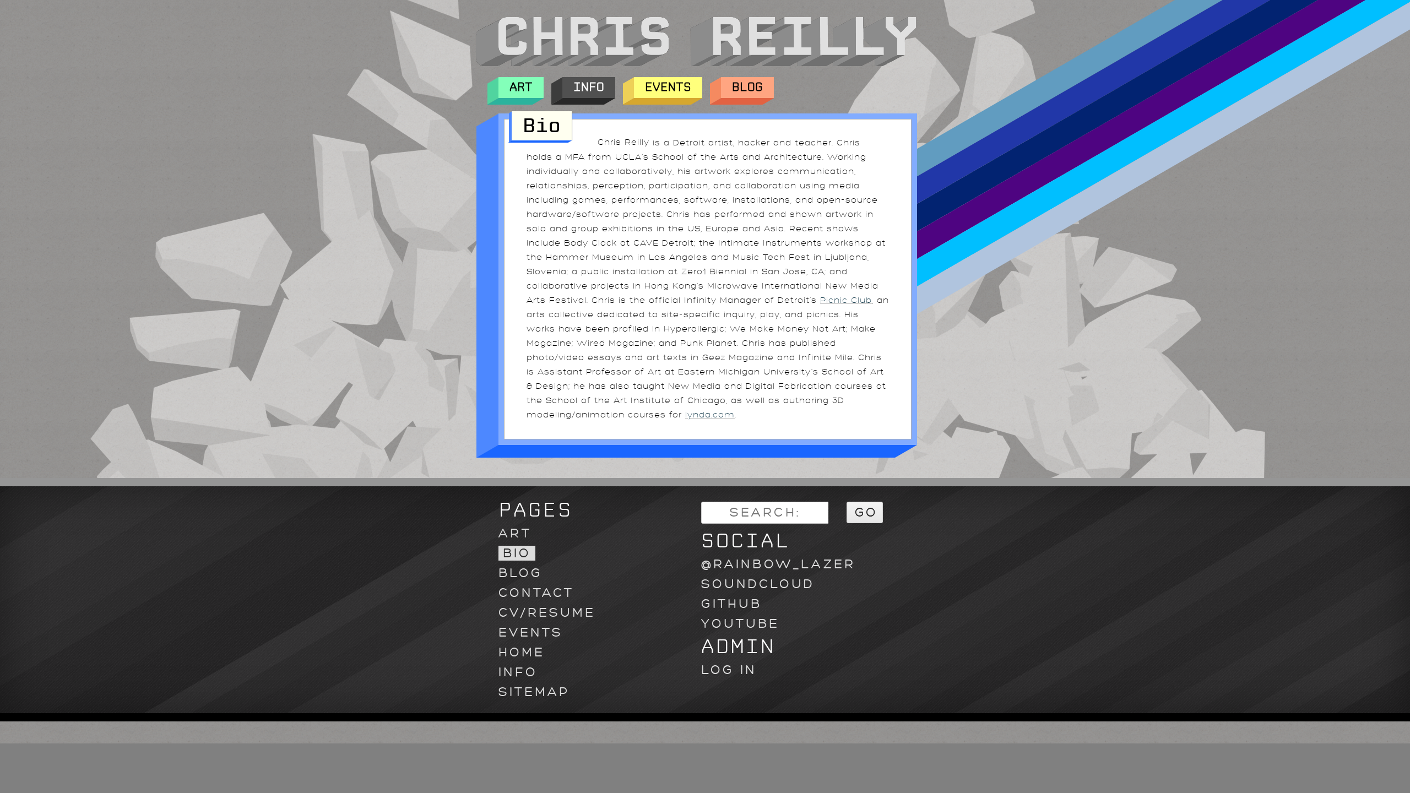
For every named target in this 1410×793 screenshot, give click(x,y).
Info (588, 87)
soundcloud (758, 584)
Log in (729, 670)
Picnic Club (846, 300)
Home (521, 652)
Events (668, 87)
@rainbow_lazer (778, 564)
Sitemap (534, 692)
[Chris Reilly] (695, 63)
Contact (536, 593)
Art (521, 87)
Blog (747, 87)
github (731, 604)
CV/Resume (546, 613)
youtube (740, 624)
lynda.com (710, 415)
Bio (517, 553)
